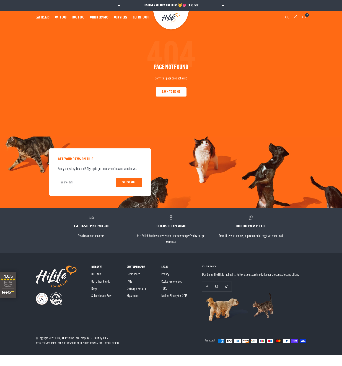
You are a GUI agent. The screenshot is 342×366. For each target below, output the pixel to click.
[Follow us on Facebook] (207, 286)
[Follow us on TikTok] (227, 286)
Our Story (120, 17)
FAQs (129, 282)
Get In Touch (133, 274)
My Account (133, 296)
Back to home (171, 91)
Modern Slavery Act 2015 (174, 296)
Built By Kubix (101, 338)
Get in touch (141, 17)
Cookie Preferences (171, 282)
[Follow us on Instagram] (217, 286)
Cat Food (61, 17)
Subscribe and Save (101, 296)
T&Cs (164, 289)
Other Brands (99, 17)
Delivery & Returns (136, 289)
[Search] (287, 18)
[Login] (296, 17)
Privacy (165, 274)
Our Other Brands (100, 282)
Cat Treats (43, 17)
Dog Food (78, 17)
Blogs (94, 289)
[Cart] (304, 17)
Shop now (193, 5)
